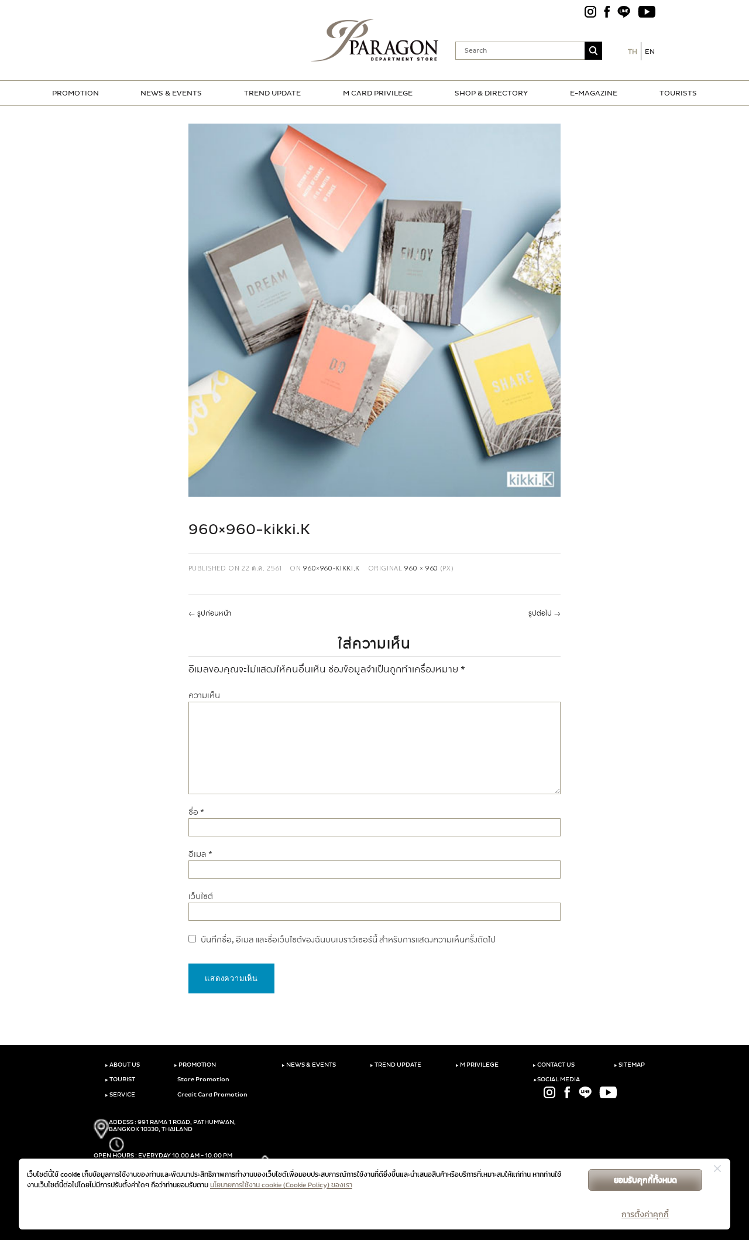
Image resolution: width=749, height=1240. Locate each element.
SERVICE (120, 1094)
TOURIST (120, 1079)
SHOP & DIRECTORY (491, 93)
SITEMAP (629, 1064)
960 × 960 (421, 567)
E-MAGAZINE (593, 93)
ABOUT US (122, 1064)
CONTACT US (553, 1064)
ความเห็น (204, 696)
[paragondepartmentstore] (375, 40)
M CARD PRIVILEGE (378, 93)
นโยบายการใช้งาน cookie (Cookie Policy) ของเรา (281, 1185)
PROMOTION (75, 93)
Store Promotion (202, 1079)
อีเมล (200, 854)
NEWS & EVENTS (171, 93)
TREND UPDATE (272, 93)
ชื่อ (196, 812)
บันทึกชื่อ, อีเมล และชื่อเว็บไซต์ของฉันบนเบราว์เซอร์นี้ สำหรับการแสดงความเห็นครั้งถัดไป (348, 940)
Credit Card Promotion (212, 1094)
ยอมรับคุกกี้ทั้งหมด (645, 1180)
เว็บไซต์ (200, 896)
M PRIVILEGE (477, 1064)
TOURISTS (678, 93)
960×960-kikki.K (331, 567)
